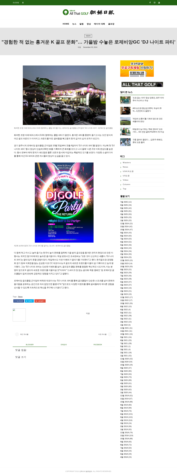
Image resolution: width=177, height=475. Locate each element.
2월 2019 (124, 426)
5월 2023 (124, 282)
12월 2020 (124, 359)
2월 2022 (124, 322)
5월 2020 (124, 380)
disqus (64, 345)
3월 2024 (124, 251)
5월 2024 (124, 245)
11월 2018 (124, 435)
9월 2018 (124, 442)
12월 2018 (124, 432)
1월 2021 (124, 356)
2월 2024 (124, 254)
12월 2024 (124, 223)
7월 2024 (124, 239)
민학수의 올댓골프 (85, 471)
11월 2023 (124, 263)
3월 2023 (124, 288)
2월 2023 (124, 291)
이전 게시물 (102, 334)
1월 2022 (124, 325)
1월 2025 (124, 220)
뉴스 (74, 24)
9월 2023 (124, 269)
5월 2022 (124, 313)
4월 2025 (124, 211)
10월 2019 (124, 402)
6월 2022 (124, 309)
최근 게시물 (24, 334)
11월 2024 (124, 226)
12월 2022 (124, 297)
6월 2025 (124, 205)
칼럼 (82, 24)
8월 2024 (124, 236)
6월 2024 (124, 242)
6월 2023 (124, 279)
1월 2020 (124, 392)
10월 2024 (124, 230)
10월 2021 (124, 334)
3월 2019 (124, 423)
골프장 (111, 24)
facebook (19, 301)
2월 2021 (124, 353)
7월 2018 (124, 448)
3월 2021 (124, 349)
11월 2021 (124, 331)
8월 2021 (124, 340)
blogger (30, 345)
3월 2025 (124, 214)
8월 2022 (124, 306)
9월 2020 (124, 368)
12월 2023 (124, 260)
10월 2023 (124, 266)
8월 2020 (124, 371)
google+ (41, 301)
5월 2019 (124, 417)
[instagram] (155, 3)
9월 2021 (124, 337)
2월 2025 (124, 217)
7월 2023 (124, 276)
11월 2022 (124, 300)
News (88, 36)
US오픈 (126, 176)
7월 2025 (124, 202)
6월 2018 (124, 451)
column (126, 184)
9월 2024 (124, 233)
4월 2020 (124, 383)
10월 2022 (124, 303)
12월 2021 (124, 328)
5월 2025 (124, 208)
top (124, 189)
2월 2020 (124, 389)
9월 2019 (124, 405)
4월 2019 (124, 420)
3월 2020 (124, 386)
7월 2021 (124, 343)
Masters (127, 162)
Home (66, 24)
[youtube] (159, 3)
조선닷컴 (16, 2)
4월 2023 (124, 285)
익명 (79, 47)
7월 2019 (124, 411)
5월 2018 (124, 454)
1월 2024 (124, 257)
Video (126, 180)
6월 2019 (124, 414)
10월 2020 (124, 365)
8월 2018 (124, 445)
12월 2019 (124, 396)
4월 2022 (124, 316)
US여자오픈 (128, 171)
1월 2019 (124, 429)
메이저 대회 (99, 24)
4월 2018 (124, 457)
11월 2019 (124, 399)
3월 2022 (124, 319)
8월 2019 (124, 408)
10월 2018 (124, 439)
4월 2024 (124, 248)
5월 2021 (124, 346)
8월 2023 (124, 273)
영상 (89, 24)
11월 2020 (124, 362)
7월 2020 (124, 374)
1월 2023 (124, 294)
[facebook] (150, 3)
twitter (30, 301)
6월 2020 (124, 377)
